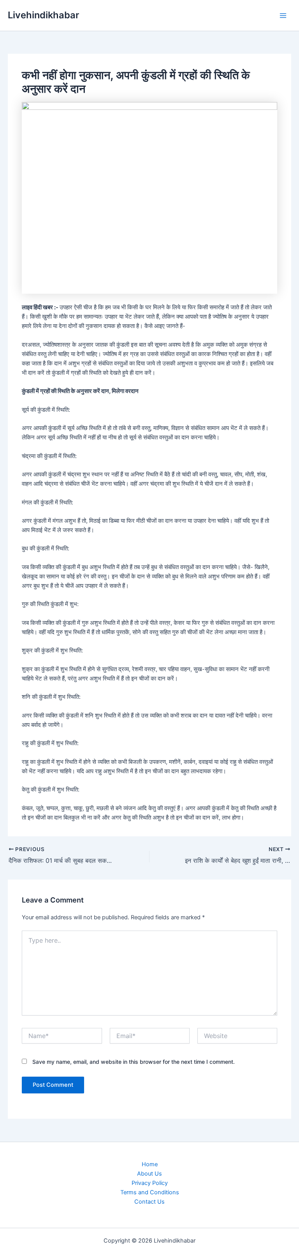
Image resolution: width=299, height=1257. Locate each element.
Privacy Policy (150, 1182)
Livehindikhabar (43, 15)
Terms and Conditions (149, 1192)
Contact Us (149, 1201)
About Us (149, 1173)
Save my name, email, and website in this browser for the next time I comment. (133, 1061)
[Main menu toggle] (283, 15)
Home (150, 1164)
